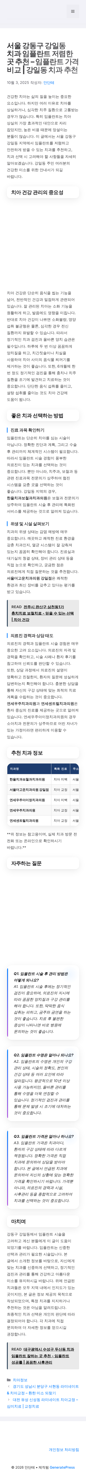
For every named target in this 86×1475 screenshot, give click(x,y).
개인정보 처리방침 (64, 1449)
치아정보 (20, 1380)
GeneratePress (62, 1467)
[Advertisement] (43, 245)
